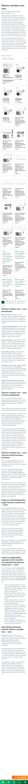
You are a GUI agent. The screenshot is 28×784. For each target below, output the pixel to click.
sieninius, (10, 353)
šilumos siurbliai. (16, 638)
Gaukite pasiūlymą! (20, 777)
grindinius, (19, 353)
